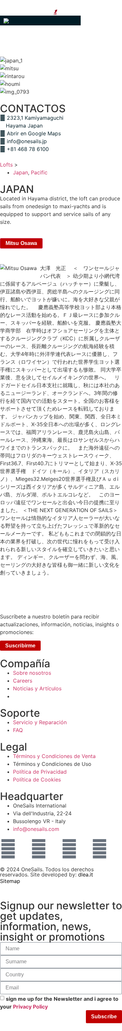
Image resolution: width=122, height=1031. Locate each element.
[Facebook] (39, 849)
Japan (20, 172)
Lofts (6, 164)
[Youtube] (99, 849)
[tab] (21, 243)
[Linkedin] (69, 849)
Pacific (39, 172)
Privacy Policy (30, 1006)
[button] (40, 20)
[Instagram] (8, 849)
